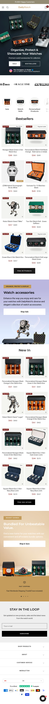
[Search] (7, 7)
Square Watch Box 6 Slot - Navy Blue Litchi (36, 490)
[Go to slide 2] (23, 596)
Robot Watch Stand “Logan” (12, 417)
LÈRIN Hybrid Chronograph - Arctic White (12, 187)
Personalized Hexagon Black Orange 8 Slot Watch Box (36, 418)
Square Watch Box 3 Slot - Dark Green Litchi (36, 454)
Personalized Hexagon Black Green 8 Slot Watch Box (12, 454)
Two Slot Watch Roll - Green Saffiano (36, 222)
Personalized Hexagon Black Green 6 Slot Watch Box (36, 382)
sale (15, 64)
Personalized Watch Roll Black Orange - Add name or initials (36, 151)
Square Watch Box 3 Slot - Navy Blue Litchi (12, 490)
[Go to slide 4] (27, 596)
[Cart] (46, 7)
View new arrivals (24, 502)
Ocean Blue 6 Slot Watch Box (13, 257)
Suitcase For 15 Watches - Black (36, 187)
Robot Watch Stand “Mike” (13, 221)
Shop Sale (24, 312)
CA (23, 681)
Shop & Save (24, 544)
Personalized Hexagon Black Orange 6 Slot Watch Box (12, 382)
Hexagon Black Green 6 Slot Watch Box (12, 151)
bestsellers (30, 64)
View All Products (24, 271)
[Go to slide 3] (25, 596)
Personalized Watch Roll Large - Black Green (36, 258)
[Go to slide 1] (21, 596)
